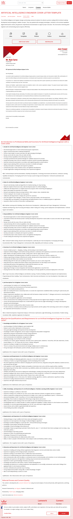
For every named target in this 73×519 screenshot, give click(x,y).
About (40, 504)
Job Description (11, 16)
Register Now (61, 2)
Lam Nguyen (17, 488)
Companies (31, 7)
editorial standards (18, 495)
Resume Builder (47, 7)
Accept (63, 513)
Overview (3, 16)
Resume (19, 16)
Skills (32, 16)
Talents (24, 7)
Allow (51, 513)
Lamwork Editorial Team (25, 483)
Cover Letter (26, 16)
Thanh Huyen (12, 491)
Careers (38, 7)
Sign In (69, 2)
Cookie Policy (7, 513)
